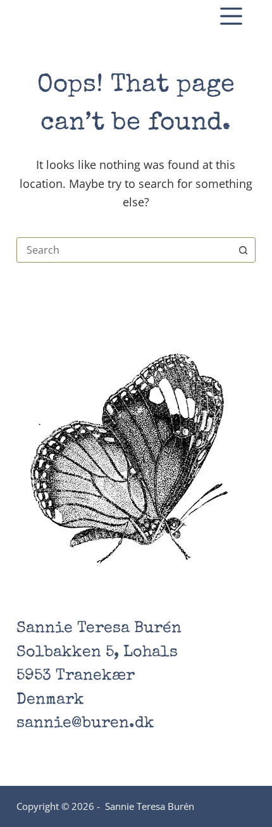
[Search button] (243, 250)
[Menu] (231, 16)
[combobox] (124, 250)
